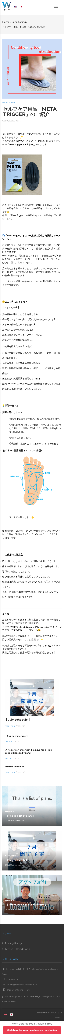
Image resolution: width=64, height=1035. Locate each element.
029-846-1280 (12, 979)
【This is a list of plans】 (20, 815)
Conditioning (18, 21)
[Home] (6, 5)
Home (6, 21)
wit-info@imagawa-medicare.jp (21, 984)
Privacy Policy (13, 943)
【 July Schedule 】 (18, 719)
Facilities (10, 726)
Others (8, 742)
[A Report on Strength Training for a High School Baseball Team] (28, 751)
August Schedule (14, 766)
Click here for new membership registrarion (32, 1030)
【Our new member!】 (17, 736)
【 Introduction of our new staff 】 (26, 904)
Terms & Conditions (17, 949)
